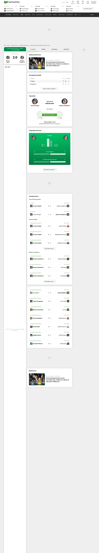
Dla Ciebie (8, 14)
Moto (76, 14)
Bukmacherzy (39, 14)
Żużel (33, 14)
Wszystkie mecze (49, 248)
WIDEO (55, 14)
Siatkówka (27, 14)
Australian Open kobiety (23, 45)
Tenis (21, 14)
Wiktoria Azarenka (49, 60)
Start (5, 45)
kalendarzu (57, 123)
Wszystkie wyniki (88, 8)
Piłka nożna (16, 14)
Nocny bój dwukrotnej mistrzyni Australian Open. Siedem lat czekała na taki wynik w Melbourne (57, 63)
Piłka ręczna (61, 14)
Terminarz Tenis (14, 45)
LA (79, 14)
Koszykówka (69, 14)
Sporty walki (48, 14)
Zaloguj (93, 2)
